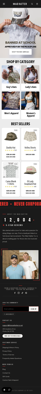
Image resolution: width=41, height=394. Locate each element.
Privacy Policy (7, 351)
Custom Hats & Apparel (11, 380)
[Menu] (4, 4)
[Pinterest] (26, 293)
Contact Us (6, 373)
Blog (4, 369)
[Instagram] (19, 293)
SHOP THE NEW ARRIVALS (20, 52)
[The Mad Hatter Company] (20, 4)
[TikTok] (22, 293)
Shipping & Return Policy (11, 347)
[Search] (32, 4)
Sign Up (33, 309)
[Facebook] (15, 293)
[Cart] (37, 4)
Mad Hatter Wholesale (12, 336)
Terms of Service (8, 355)
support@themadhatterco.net (13, 325)
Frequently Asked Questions (12, 358)
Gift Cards (6, 376)
